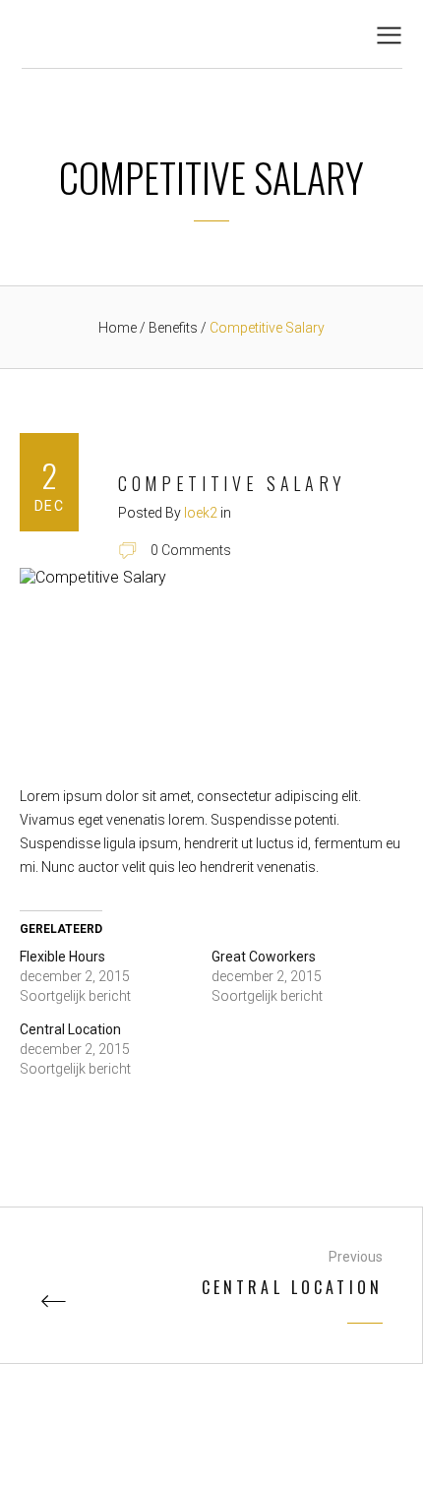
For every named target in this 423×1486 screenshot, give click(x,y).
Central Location (70, 1029)
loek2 (200, 513)
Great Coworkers (264, 956)
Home (117, 328)
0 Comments (191, 550)
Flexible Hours (62, 956)
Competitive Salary (232, 483)
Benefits (175, 328)
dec (49, 506)
